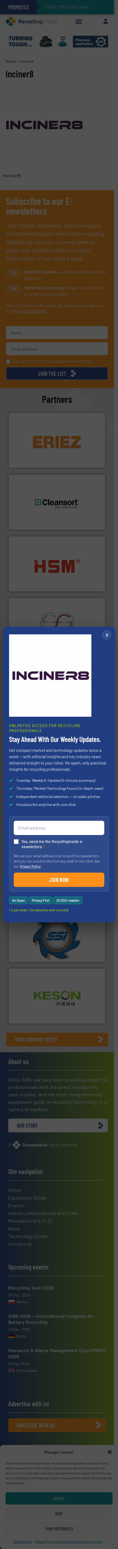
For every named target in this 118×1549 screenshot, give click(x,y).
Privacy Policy (30, 866)
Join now (59, 879)
